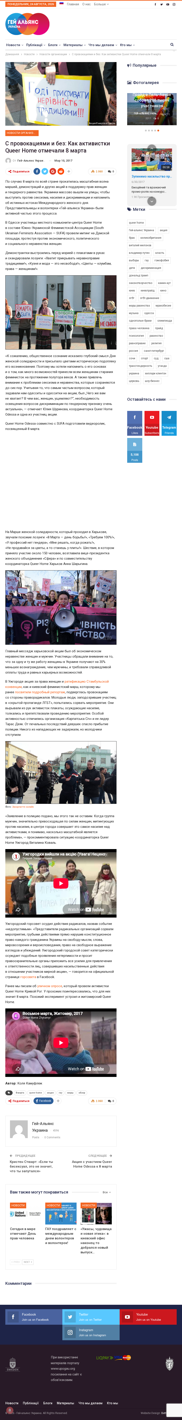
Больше (100, 4)
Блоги (52, 45)
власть (159, 252)
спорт (144, 358)
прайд (159, 328)
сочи (132, 358)
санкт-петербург (154, 350)
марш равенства (139, 305)
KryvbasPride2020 (145, 176)
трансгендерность (140, 365)
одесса (149, 313)
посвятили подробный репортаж (40, 692)
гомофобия (161, 260)
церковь (134, 381)
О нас (86, 4)
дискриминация (151, 268)
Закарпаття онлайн (23, 806)
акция (50, 1093)
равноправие (137, 343)
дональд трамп (138, 275)
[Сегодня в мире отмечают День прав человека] (25, 1214)
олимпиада (164, 320)
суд (156, 358)
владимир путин (139, 252)
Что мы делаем (101, 45)
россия (133, 350)
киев (132, 290)
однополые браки (140, 320)
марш (70, 1093)
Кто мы (126, 45)
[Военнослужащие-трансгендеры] (153, 109)
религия (156, 343)
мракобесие (163, 305)
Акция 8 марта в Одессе (102, 123)
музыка (133, 313)
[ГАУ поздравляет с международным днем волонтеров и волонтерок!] (61, 1214)
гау (60, 1093)
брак (132, 237)
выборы (134, 260)
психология (136, 335)
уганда (162, 365)
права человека (139, 328)
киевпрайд (147, 290)
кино (163, 290)
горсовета (28, 977)
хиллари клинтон (155, 373)
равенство (156, 335)
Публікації (34, 45)
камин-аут (164, 283)
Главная (73, 4)
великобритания (150, 237)
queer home (35, 1093)
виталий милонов (140, 245)
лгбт (131, 298)
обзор (82, 1093)
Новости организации (23, 133)
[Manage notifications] (9, 1410)
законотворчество (140, 283)
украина (134, 373)
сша (166, 358)
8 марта (20, 1093)
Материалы (73, 45)
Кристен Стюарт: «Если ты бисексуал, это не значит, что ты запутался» (31, 1166)
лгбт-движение (149, 298)
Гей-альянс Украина (141, 230)
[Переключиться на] (61, 3)
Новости (13, 45)
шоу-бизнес (152, 381)
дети (132, 268)
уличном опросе (49, 986)
